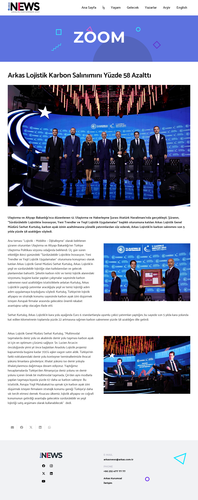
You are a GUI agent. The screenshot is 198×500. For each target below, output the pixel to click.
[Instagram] (51, 466)
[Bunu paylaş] (21, 427)
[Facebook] (43, 466)
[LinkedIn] (51, 473)
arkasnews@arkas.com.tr (118, 459)
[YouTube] (43, 481)
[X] (43, 473)
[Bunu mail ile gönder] (12, 427)
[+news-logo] (24, 7)
